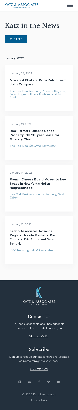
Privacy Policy (39, 400)
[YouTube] (58, 382)
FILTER (18, 39)
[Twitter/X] (52, 382)
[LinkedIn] (32, 382)
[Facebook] (42, 382)
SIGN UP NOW (39, 369)
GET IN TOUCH (39, 336)
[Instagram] (23, 382)
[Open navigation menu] (70, 5)
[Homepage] (21, 5)
